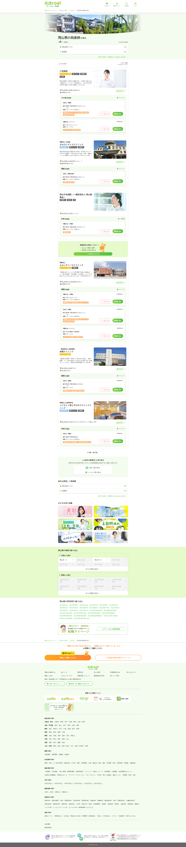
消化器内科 (76, 800)
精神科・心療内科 (120, 804)
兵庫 (59, 735)
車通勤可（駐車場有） (89, 816)
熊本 (67, 746)
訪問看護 (84, 763)
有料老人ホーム (62, 775)
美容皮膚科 (55, 800)
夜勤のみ (65, 792)
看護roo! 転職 (63, 10)
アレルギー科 (73, 807)
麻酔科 (137, 804)
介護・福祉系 (92, 763)
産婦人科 (84, 804)
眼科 (90, 804)
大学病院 (54, 771)
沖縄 (86, 746)
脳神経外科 (56, 804)
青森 (61, 722)
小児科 (78, 804)
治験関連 (132, 763)
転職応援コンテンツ (83, 675)
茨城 (69, 728)
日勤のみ (58, 792)
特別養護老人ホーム (125, 771)
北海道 (57, 722)
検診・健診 (101, 763)
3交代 (51, 792)
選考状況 (80, 672)
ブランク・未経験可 (118, 816)
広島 (50, 739)
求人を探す (97, 672)
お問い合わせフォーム (56, 684)
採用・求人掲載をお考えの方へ (81, 684)
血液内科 (93, 800)
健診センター (117, 775)
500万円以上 (68, 783)
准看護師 (54, 754)
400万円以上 (58, 783)
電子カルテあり (131, 816)
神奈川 (55, 728)
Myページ (64, 672)
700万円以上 (88, 783)
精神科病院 (79, 771)
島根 (63, 739)
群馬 (77, 728)
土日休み (66, 816)
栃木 (73, 728)
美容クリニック (98, 771)
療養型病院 (70, 771)
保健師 (61, 754)
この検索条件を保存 (93, 254)
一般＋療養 (62, 771)
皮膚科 (104, 804)
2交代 (46, 792)
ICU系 (73, 763)
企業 (134, 775)
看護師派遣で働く (99, 675)
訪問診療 (120, 763)
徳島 (50, 742)
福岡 (54, 746)
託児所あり (106, 816)
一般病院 (47, 771)
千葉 (64, 728)
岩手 (66, 722)
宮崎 (76, 746)
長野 (77, 725)
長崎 (63, 746)
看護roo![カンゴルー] (50, 10)
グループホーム (91, 775)
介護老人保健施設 (50, 775)
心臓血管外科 (130, 800)
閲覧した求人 (49, 675)
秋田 (74, 722)
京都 (54, 735)
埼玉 (60, 728)
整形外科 (64, 804)
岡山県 (72, 10)
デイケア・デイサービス (76, 775)
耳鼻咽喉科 (96, 804)
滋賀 (63, 735)
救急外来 (67, 763)
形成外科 (71, 804)
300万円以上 (49, 783)
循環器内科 (85, 800)
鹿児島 (81, 746)
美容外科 (47, 800)
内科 (61, 800)
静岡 (59, 732)
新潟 (56, 725)
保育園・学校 (111, 763)
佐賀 (58, 746)
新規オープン (49, 816)
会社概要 (47, 824)
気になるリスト (131, 672)
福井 (69, 725)
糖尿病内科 (108, 800)
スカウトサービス (66, 675)
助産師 (67, 754)
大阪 (50, 735)
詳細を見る (117, 114)
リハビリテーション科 (60, 807)
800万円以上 (98, 783)
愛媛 (59, 742)
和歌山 (73, 735)
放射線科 (130, 804)
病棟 (46, 763)
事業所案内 (48, 827)
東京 (50, 728)
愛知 (50, 732)
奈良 (67, 735)
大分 (72, 746)
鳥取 (59, 739)
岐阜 (54, 732)
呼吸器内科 (68, 800)
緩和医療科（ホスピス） (86, 807)
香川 (54, 742)
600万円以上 (78, 783)
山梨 (73, 725)
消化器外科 (48, 804)
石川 (64, 725)
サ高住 (99, 775)
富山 (60, 725)
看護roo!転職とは (50, 672)
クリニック (88, 771)
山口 (67, 739)
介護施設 (114, 771)
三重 (63, 732)
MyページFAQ (114, 675)
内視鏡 (126, 763)
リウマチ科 (48, 807)
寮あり (100, 816)
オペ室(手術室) (58, 763)
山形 (79, 722)
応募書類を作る (115, 672)
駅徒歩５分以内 (76, 816)
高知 (63, 742)
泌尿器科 (110, 804)
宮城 (70, 722)
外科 (114, 800)
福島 (83, 722)
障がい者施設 (107, 775)
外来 (50, 763)
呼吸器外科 (121, 800)
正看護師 (47, 754)
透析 (78, 763)
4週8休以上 (58, 816)
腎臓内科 (100, 800)
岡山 (54, 739)
